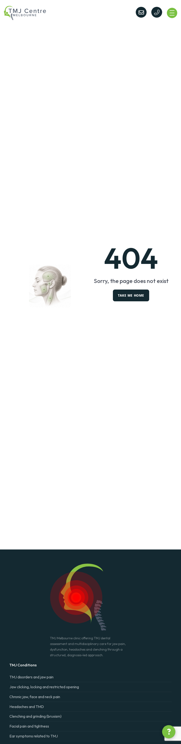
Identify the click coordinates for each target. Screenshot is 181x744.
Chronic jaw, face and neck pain (34, 696)
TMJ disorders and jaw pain (31, 677)
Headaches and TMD (26, 706)
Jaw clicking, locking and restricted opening (44, 686)
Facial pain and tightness (29, 726)
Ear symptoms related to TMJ (33, 736)
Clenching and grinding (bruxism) (35, 716)
